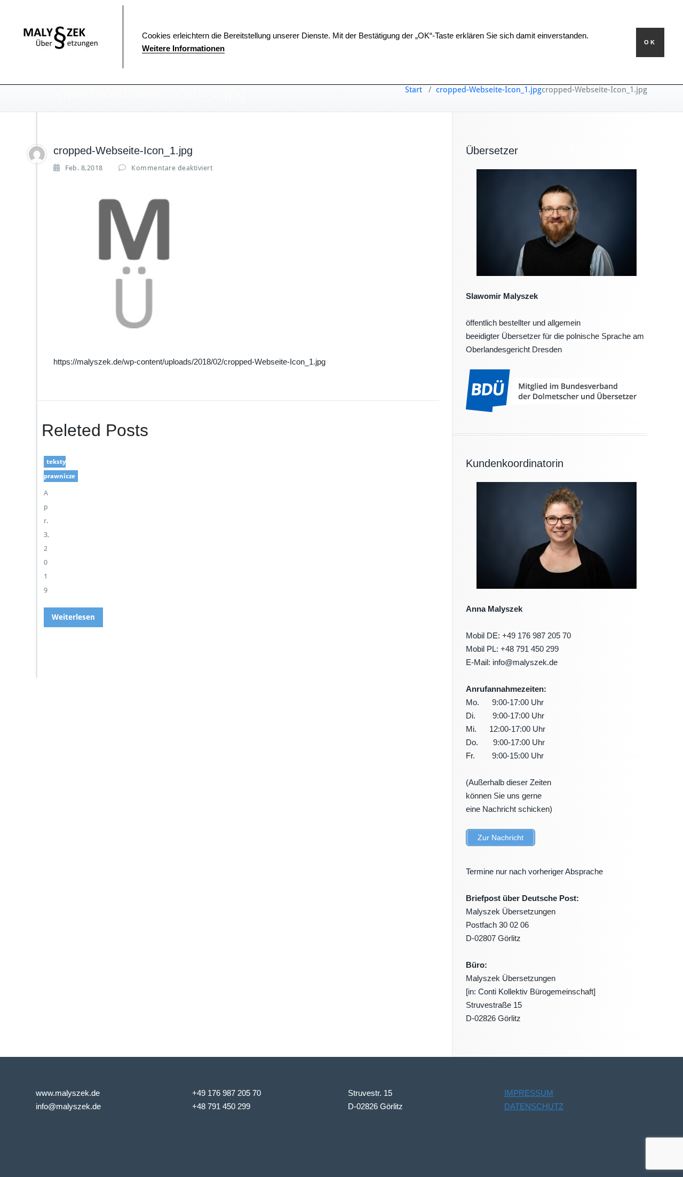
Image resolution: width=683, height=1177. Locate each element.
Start (413, 89)
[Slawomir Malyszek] (37, 154)
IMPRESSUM (528, 1092)
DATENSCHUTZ (533, 1106)
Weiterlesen (73, 617)
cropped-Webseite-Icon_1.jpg (489, 89)
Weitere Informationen (183, 48)
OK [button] (650, 42)
